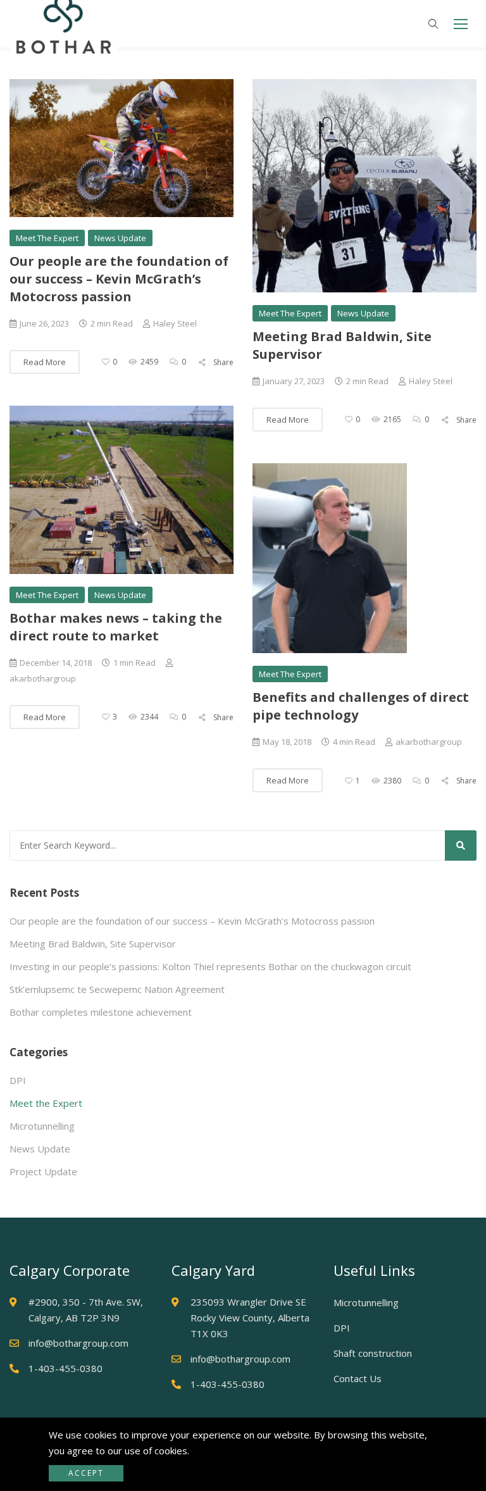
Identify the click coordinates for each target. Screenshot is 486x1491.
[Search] (461, 845)
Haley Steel (175, 323)
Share (222, 362)
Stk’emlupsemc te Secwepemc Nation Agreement (117, 989)
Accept (86, 1473)
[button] (461, 24)
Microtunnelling (42, 1126)
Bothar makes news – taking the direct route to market (115, 626)
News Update (120, 238)
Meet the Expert (47, 238)
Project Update (43, 1171)
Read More (44, 362)
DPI (17, 1080)
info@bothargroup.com (78, 1343)
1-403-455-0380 (65, 1368)
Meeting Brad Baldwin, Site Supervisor (92, 943)
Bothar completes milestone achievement (100, 1012)
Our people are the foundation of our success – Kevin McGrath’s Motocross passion (118, 279)
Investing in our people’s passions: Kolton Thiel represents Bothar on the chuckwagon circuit (210, 966)
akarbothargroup (429, 741)
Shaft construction (372, 1353)
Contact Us (357, 1378)
